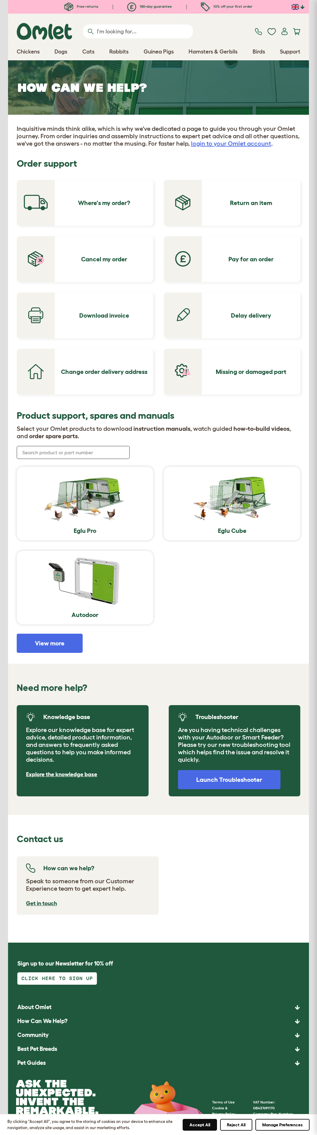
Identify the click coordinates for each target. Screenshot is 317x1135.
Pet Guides (31, 1063)
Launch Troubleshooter (229, 779)
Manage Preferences (282, 1124)
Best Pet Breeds (37, 1049)
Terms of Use (223, 1102)
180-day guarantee (155, 6)
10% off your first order (232, 6)
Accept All (199, 1124)
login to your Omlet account (231, 143)
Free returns (87, 6)
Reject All (236, 1124)
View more (49, 643)
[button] (158, 1063)
